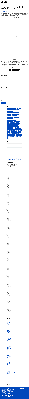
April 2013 (8, 262)
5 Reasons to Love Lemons (13, 166)
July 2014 (8, 246)
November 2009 (9, 299)
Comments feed (9, 383)
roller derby (8, 365)
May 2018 (8, 197)
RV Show (8, 366)
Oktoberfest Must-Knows (12, 165)
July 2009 (8, 302)
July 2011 (8, 277)
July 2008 (8, 312)
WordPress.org (9, 384)
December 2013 (9, 254)
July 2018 (8, 196)
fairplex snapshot (14, 115)
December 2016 (9, 217)
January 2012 (8, 275)
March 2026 (8, 176)
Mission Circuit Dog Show (17, 129)
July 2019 (8, 195)
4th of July (8, 321)
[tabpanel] (5, 79)
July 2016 (8, 222)
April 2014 (8, 250)
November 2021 (9, 193)
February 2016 (8, 228)
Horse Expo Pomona (16, 121)
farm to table (8, 118)
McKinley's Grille (16, 127)
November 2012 (9, 268)
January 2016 (8, 229)
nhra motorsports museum (15, 69)
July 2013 (8, 259)
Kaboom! (8, 123)
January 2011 (8, 284)
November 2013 (9, 255)
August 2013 (8, 258)
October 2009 (8, 300)
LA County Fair (18, 123)
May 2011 (8, 279)
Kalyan (7, 165)
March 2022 (8, 188)
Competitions (8, 330)
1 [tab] (14, 82)
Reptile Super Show (15, 133)
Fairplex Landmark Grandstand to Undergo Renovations (14, 159)
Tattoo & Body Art (9, 370)
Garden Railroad (9, 346)
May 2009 (8, 303)
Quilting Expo (8, 362)
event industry (17, 109)
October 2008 (8, 309)
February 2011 (8, 283)
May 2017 (8, 211)
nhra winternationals (19, 130)
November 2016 (9, 218)
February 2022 (8, 189)
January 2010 (8, 296)
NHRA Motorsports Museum (6, 13)
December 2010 (9, 285)
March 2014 (8, 251)
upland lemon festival (10, 136)
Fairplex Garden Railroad (15, 114)
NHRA (1, 11)
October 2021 (8, 194)
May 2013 (8, 261)
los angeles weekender (10, 127)
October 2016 (8, 219)
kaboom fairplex (12, 123)
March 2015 (8, 238)
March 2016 (8, 227)
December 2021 (9, 192)
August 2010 (8, 288)
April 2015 (8, 237)
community (12, 109)
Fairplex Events (9, 114)
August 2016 (8, 221)
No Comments (5, 11)
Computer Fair (8, 331)
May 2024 (8, 179)
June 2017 (8, 210)
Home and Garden (9, 350)
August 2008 (8, 311)
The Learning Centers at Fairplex (11, 372)
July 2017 (8, 209)
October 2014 (8, 244)
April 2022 (8, 187)
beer (17, 108)
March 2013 (8, 263)
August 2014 (8, 245)
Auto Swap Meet (9, 325)
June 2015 (8, 235)
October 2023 (8, 180)
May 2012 (8, 271)
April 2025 (8, 177)
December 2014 (9, 242)
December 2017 (9, 203)
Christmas (8, 109)
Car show (8, 329)
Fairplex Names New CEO (14, 164)
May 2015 (8, 236)
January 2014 (8, 253)
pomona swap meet (9, 133)
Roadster (8, 364)
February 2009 (8, 304)
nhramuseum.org (20, 67)
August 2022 (8, 184)
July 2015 (8, 234)
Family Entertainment (9, 341)
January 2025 (8, 178)
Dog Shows (8, 333)
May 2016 (8, 225)
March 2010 (8, 294)
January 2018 (8, 202)
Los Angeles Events (9, 356)
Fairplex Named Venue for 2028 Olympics (12, 158)
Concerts (8, 332)
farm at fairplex (16, 117)
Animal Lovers (8, 322)
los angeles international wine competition (12, 126)
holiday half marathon (10, 121)
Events (7, 337)
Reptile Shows (8, 363)
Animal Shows (8, 323)
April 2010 (8, 293)
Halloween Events (9, 348)
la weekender (8, 124)
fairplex (10, 69)
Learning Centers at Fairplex (15, 124)
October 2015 (8, 233)
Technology (8, 371)
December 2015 (9, 230)
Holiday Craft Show (9, 349)
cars (19, 108)
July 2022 (8, 185)
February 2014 (8, 252)
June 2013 (8, 260)
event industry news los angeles (11, 112)
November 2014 (9, 243)
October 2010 (8, 287)
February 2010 (8, 295)
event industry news (9, 111)
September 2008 (9, 310)
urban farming (20, 136)
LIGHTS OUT (8, 355)
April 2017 (8, 212)
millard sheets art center (10, 129)
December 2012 (9, 267)
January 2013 (8, 266)
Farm (7, 342)
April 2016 (8, 226)
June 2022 (8, 186)
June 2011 (8, 278)
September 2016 (9, 220)
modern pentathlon (9, 130)
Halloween (8, 347)
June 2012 (8, 270)
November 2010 (9, 286)
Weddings (8, 374)
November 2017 (9, 204)
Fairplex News (8, 340)
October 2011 (8, 276)
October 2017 (8, 205)
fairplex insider (9, 115)
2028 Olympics (8, 320)
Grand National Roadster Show (11, 120)
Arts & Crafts (8, 324)
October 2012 (8, 269)
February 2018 (8, 201)
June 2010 (8, 291)
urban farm (15, 136)
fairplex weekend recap (10, 117)
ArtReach (8, 108)
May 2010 (8, 292)
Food (12, 118)
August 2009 (8, 301)
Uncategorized (8, 373)
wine (7, 375)
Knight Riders (8, 353)
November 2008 (9, 308)
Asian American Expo (13, 108)
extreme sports (9, 338)
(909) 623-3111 (8, 396)
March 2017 (8, 213)
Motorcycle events (9, 357)
